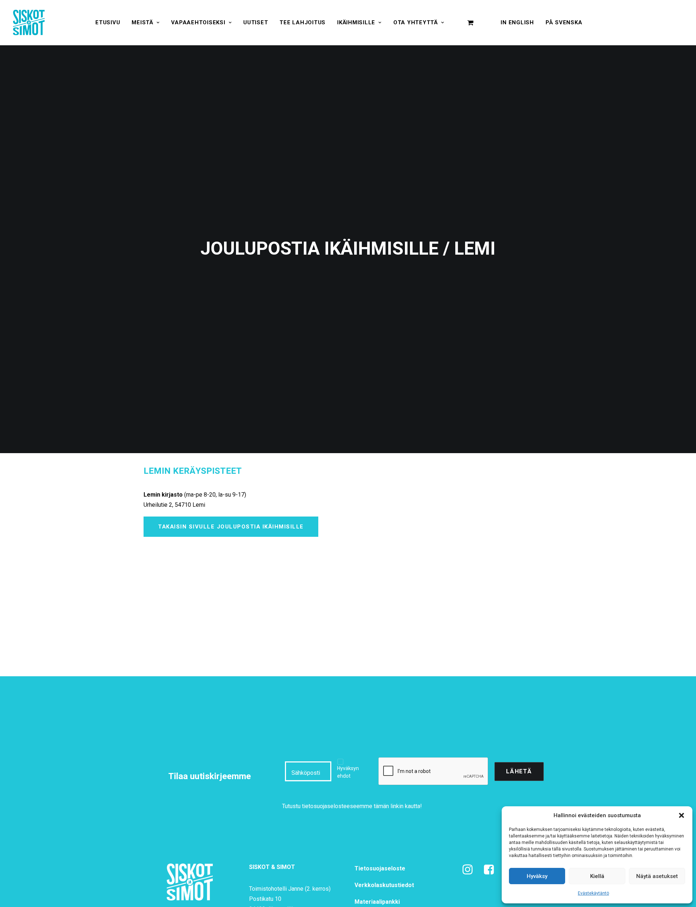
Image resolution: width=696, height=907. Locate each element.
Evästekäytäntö (593, 893)
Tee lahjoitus (302, 22)
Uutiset (255, 22)
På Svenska (564, 22)
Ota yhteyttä (415, 22)
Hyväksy (537, 876)
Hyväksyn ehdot (348, 772)
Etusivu (107, 22)
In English (517, 22)
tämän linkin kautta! (398, 806)
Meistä (142, 22)
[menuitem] (107, 22)
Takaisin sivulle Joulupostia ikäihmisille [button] (231, 527)
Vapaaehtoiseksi (198, 22)
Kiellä (597, 876)
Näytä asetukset (657, 876)
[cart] (470, 22)
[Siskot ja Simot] (29, 22)
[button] (681, 815)
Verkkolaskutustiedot (384, 885)
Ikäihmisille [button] (356, 22)
